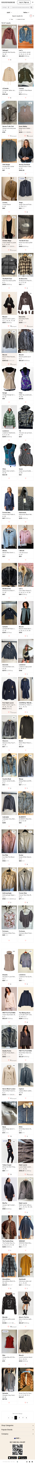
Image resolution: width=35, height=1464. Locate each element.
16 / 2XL (4, 1283)
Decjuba (4, 974)
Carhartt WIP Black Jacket (10, 628)
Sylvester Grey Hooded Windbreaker (13, 1395)
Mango (21, 779)
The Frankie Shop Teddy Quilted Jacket (13, 1243)
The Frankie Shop (7, 1241)
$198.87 (25, 1171)
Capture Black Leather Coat (27, 1091)
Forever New (6, 512)
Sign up (26, 2)
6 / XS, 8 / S (22, 668)
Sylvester (5, 1393)
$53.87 (7, 1018)
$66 (22, 861)
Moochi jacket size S (25, 356)
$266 (7, 1247)
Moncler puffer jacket (8, 1319)
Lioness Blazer (6, 204)
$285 (4, 823)
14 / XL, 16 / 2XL (7, 706)
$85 (5, 1171)
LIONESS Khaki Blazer (25, 90)
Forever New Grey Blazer (26, 895)
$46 (22, 980)
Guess (21, 469)
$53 (23, 1247)
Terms (11, 1461)
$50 (20, 823)
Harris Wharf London (8, 1089)
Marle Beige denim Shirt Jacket (11, 1129)
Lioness (21, 88)
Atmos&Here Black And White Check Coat (14, 1281)
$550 (7, 322)
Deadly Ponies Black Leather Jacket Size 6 (14, 1053)
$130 (23, 1361)
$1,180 (10, 1323)
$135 (9, 899)
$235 (26, 132)
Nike (3, 1355)
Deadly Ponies (6, 1051)
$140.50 (21, 170)
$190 (6, 1209)
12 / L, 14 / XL (23, 706)
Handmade (22, 1279)
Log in (21, 2)
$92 (5, 785)
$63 (3, 594)
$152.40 (5, 94)
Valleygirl (5, 50)
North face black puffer (25, 242)
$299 (23, 1018)
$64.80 (24, 56)
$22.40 (4, 475)
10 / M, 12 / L (23, 206)
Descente (5, 665)
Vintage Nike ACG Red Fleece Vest (12, 1357)
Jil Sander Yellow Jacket (9, 90)
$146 (20, 670)
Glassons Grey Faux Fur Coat (10, 743)
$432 (7, 708)
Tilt (20, 431)
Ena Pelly (5, 855)
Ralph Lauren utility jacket (26, 1205)
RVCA (20, 1127)
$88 (22, 1209)
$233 (9, 1094)
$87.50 (4, 1399)
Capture (21, 1089)
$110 (3, 132)
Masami (4, 317)
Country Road (6, 779)
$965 (6, 1056)
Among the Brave (24, 164)
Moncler (5, 1317)
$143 (5, 861)
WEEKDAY (22, 1241)
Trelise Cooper (6, 1165)
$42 (21, 284)
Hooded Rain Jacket (8, 166)
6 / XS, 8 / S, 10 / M (24, 54)
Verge (21, 202)
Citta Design (6, 164)
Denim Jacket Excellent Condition (12, 781)
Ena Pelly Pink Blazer (8, 857)
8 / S (20, 92)
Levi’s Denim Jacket (24, 52)
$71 (21, 899)
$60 (3, 556)
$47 (6, 518)
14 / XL (4, 54)
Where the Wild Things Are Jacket (12, 1167)
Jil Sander (5, 88)
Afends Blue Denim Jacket (10, 552)
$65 (3, 208)
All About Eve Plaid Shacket (27, 280)
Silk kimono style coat (25, 1281)
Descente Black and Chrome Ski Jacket (13, 666)
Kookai (21, 855)
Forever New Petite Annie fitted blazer (13, 514)
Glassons (5, 741)
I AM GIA (21, 550)
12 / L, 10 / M (23, 1283)
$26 (5, 56)
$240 (7, 632)
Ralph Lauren (23, 1165)
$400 (23, 246)
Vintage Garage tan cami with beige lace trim (15, 395)
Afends (4, 550)
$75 (3, 1361)
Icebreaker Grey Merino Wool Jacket (13, 819)
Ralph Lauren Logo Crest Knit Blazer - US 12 (15, 705)
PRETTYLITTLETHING (8, 1012)
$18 (3, 399)
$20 (24, 1285)
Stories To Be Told (8, 126)
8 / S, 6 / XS (5, 435)
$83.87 (21, 747)
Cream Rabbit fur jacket (9, 242)
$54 (21, 208)
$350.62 (8, 360)
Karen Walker (23, 126)
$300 (7, 437)
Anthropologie (6, 893)
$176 (20, 708)
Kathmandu (22, 512)
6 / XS (20, 168)
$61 (3, 170)
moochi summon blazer (25, 1357)
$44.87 (7, 1285)
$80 (23, 594)
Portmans (5, 931)
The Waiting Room (24, 1012)
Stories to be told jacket (9, 128)
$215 (23, 518)
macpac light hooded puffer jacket (12, 1205)
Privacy (14, 1461)
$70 (23, 94)
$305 (22, 322)
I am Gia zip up (23, 552)
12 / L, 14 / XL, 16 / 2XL (25, 1207)
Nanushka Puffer (24, 318)
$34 (20, 437)
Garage (4, 393)
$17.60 (21, 399)
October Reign (6, 240)
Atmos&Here (6, 1279)
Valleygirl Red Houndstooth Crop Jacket (13, 52)
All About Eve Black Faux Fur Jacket (12, 590)
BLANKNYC (22, 817)
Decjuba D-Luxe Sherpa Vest (10, 976)
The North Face (23, 240)
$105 (20, 632)
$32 (20, 475)
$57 (22, 785)
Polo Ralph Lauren (8, 703)
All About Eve (23, 278)
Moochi (4, 355)
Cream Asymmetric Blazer (10, 1014)
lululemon (5, 431)
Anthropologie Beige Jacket (10, 895)
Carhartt (5, 626)
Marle (4, 1127)
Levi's (21, 50)
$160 (9, 246)
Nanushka (22, 317)
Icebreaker (5, 817)
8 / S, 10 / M (6, 168)
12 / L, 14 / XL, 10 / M (8, 320)
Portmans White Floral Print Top (11, 933)
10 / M (4, 92)
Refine (26, 12)
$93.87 (24, 360)
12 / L (4, 358)
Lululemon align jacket (25, 666)
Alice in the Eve (24, 1317)
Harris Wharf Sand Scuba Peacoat (12, 1091)
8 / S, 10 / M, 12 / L (24, 1395)
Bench (21, 741)
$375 (7, 670)
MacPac (4, 1203)
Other (20, 393)
